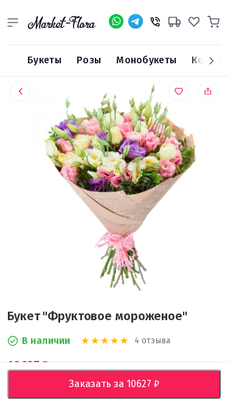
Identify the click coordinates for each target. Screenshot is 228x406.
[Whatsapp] (116, 21)
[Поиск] (12, 60)
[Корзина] (213, 20)
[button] (12, 22)
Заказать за (123, 384)
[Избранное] (194, 20)
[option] (114, 190)
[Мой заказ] (174, 20)
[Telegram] (135, 21)
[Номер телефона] (155, 20)
